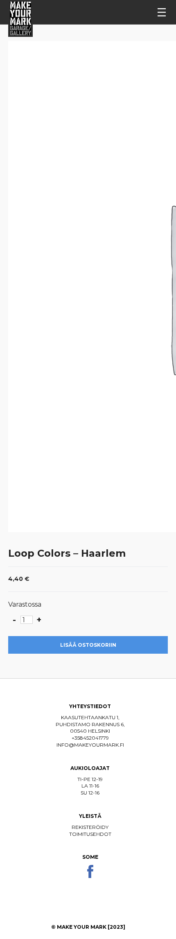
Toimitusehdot (90, 834)
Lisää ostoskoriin (88, 645)
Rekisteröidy (90, 827)
